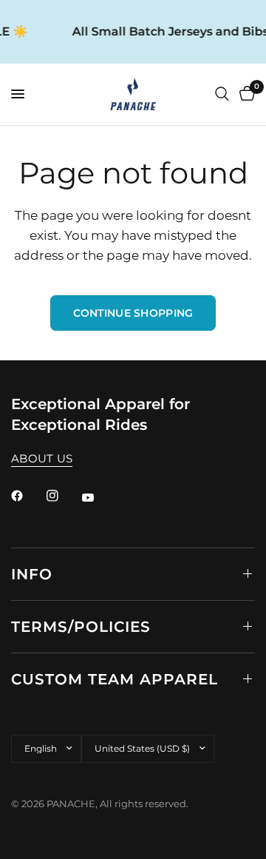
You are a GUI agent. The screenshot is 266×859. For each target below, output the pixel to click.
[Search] (222, 94)
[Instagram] (63, 495)
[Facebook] (27, 495)
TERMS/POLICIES (81, 627)
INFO (31, 574)
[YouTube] (98, 498)
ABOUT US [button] (41, 458)
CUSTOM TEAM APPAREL (114, 679)
